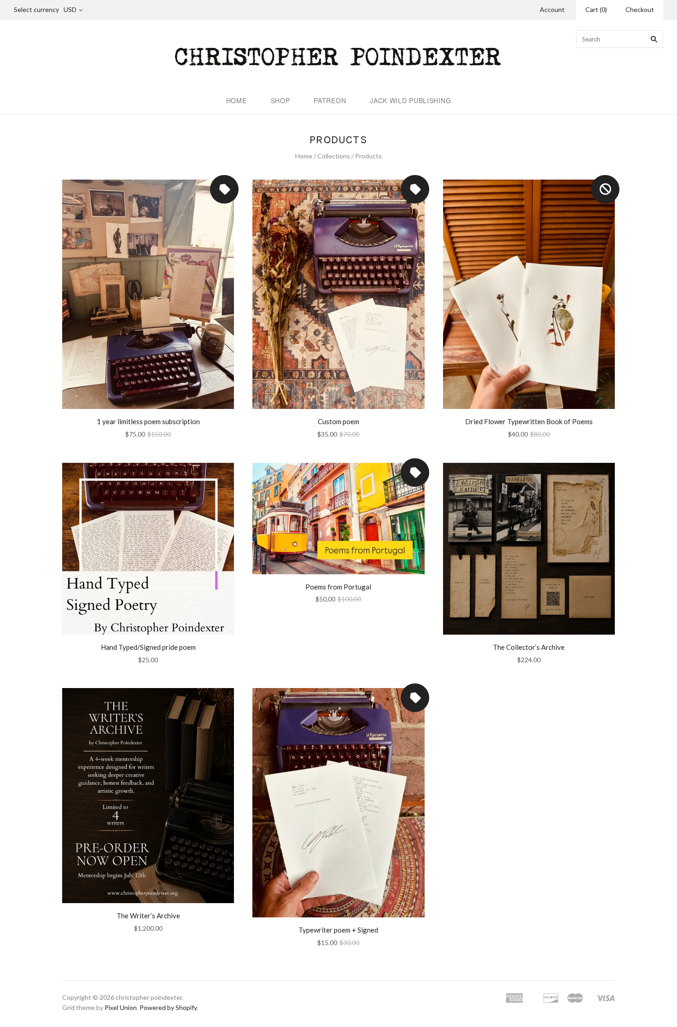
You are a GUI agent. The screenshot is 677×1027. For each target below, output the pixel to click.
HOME (236, 100)
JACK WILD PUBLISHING (410, 100)
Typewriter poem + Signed (338, 930)
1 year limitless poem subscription (148, 421)
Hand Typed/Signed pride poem (148, 647)
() (596, 9)
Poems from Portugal (338, 587)
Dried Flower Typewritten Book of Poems (529, 421)
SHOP (280, 100)
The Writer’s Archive (148, 915)
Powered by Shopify (168, 1007)
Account (552, 9)
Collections (333, 156)
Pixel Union (121, 1007)
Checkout (639, 9)
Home (303, 156)
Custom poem (338, 421)
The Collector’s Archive (529, 647)
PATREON (330, 100)
